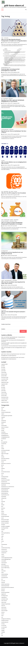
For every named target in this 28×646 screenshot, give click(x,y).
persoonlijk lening (5, 566)
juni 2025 (3, 387)
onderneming (4, 551)
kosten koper (4, 514)
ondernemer (4, 549)
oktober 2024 (4, 400)
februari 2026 (4, 374)
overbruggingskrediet (6, 559)
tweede (3, 590)
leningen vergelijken (5, 526)
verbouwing (3, 609)
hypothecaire (4, 481)
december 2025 (4, 377)
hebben (3, 468)
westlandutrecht (4, 622)
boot (2, 445)
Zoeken (3, 329)
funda (2, 461)
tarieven (3, 589)
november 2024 (4, 399)
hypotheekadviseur (5, 488)
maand (2, 529)
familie (2, 457)
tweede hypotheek (5, 592)
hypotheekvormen (5, 494)
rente (15, 221)
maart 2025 (3, 392)
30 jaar (2, 407)
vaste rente (3, 602)
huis (2, 191)
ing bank (3, 501)
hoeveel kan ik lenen (5, 471)
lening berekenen (5, 521)
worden (3, 628)
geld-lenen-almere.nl (14, 5)
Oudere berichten (5, 324)
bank (2, 219)
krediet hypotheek (5, 516)
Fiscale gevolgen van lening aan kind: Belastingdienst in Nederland (10, 69)
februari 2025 (4, 394)
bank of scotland (4, 427)
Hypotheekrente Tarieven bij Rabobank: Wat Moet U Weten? (14, 345)
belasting (3, 432)
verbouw (3, 605)
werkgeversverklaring (5, 618)
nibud (2, 541)
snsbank (3, 582)
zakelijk (2, 630)
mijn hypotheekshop (5, 533)
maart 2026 (3, 372)
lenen (12, 191)
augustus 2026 (4, 364)
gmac (2, 465)
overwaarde (4, 562)
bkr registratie (4, 442)
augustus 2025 (4, 384)
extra (2, 455)
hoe (2, 470)
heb (2, 466)
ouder (2, 554)
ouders (2, 556)
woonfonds (3, 625)
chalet (2, 448)
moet (2, 534)
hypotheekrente (8, 280)
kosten (2, 513)
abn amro (3, 410)
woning (2, 160)
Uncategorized (4, 250)
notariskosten (4, 544)
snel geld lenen (4, 577)
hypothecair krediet (5, 480)
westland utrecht (4, 620)
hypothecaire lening (5, 483)
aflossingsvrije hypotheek (6, 415)
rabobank (6, 37)
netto (2, 536)
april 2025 (3, 390)
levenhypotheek (4, 528)
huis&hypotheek (4, 476)
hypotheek (5, 98)
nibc (2, 539)
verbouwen (3, 607)
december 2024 (4, 397)
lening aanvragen (5, 519)
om (2, 546)
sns (2, 579)
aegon (2, 280)
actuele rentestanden (6, 412)
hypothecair (3, 478)
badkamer (3, 422)
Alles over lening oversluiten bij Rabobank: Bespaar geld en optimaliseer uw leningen (12, 223)
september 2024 (4, 402)
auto (2, 418)
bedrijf (2, 430)
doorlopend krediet (5, 450)
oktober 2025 (4, 380)
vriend (2, 613)
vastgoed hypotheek (5, 604)
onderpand (3, 552)
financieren (3, 460)
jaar (2, 503)
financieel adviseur (5, 458)
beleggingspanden (5, 437)
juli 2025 (3, 385)
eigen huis (3, 452)
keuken (2, 504)
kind (9, 67)
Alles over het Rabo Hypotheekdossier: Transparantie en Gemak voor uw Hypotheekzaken (14, 40)
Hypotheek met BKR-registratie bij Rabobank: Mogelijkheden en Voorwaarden (12, 100)
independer (3, 498)
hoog (2, 473)
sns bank (3, 580)
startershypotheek (5, 585)
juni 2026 (3, 367)
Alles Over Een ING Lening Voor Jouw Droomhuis (13, 193)
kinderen (3, 508)
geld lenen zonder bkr (6, 463)
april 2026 (3, 370)
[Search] (26, 9)
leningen (3, 524)
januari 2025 (4, 395)
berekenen (3, 438)
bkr (2, 98)
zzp (2, 635)
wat (2, 617)
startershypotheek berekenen (7, 587)
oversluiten (14, 280)
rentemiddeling (4, 574)
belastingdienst (4, 67)
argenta (3, 417)
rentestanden (4, 575)
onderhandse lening (5, 547)
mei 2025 (3, 389)
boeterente (3, 443)
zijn (2, 633)
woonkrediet (4, 627)
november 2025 (4, 379)
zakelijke (3, 632)
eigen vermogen (4, 453)
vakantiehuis (4, 597)
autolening (3, 420)
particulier (3, 564)
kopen (2, 511)
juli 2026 (3, 365)
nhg (2, 537)
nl (1, 542)
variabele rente (4, 599)
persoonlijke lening (5, 567)
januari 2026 (4, 375)
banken (11, 219)
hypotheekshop (4, 493)
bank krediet (6, 219)
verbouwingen (4, 610)
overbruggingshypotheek (6, 557)
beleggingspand (4, 435)
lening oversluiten (5, 221)
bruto (2, 447)
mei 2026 (3, 369)
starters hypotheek (5, 584)
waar (2, 615)
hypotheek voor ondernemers (7, 486)
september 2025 (4, 382)
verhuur (3, 612)
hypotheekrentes (5, 129)
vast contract (4, 600)
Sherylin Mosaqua (5, 357)
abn (2, 409)
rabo (2, 37)
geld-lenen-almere (6, 42)
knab (2, 509)
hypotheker (3, 496)
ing (9, 191)
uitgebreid (3, 594)
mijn (2, 531)
